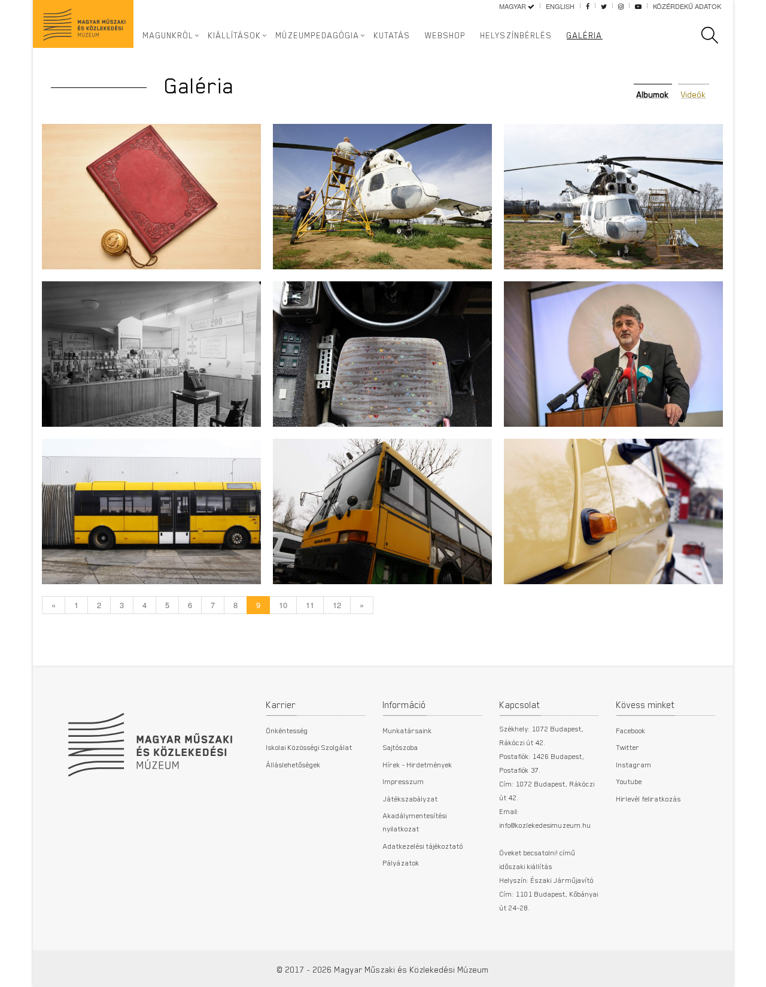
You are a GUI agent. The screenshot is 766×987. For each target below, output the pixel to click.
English (560, 6)
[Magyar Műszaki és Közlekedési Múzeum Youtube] (638, 6)
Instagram (634, 764)
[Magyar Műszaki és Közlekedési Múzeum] (149, 739)
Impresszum (403, 781)
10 (283, 605)
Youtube (629, 781)
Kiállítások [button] (235, 35)
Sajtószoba (400, 747)
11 (310, 605)
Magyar (513, 6)
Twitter (628, 747)
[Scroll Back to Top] (749, 971)
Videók (693, 94)
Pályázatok (401, 862)
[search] (715, 35)
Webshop (445, 35)
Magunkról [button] (168, 35)
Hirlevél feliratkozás (648, 798)
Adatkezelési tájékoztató (423, 846)
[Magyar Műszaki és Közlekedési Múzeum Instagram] (621, 6)
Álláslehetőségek (293, 764)
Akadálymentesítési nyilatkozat (415, 822)
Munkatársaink (407, 730)
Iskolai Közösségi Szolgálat (309, 747)
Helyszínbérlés (516, 35)
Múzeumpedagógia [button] (318, 35)
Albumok (653, 94)
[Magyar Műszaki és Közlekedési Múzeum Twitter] (604, 6)
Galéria (585, 35)
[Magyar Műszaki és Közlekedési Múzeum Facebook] (587, 6)
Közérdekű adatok (687, 6)
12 (337, 605)
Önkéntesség (287, 730)
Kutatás (392, 35)
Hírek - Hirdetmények (417, 764)
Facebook (631, 730)
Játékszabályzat (410, 798)
